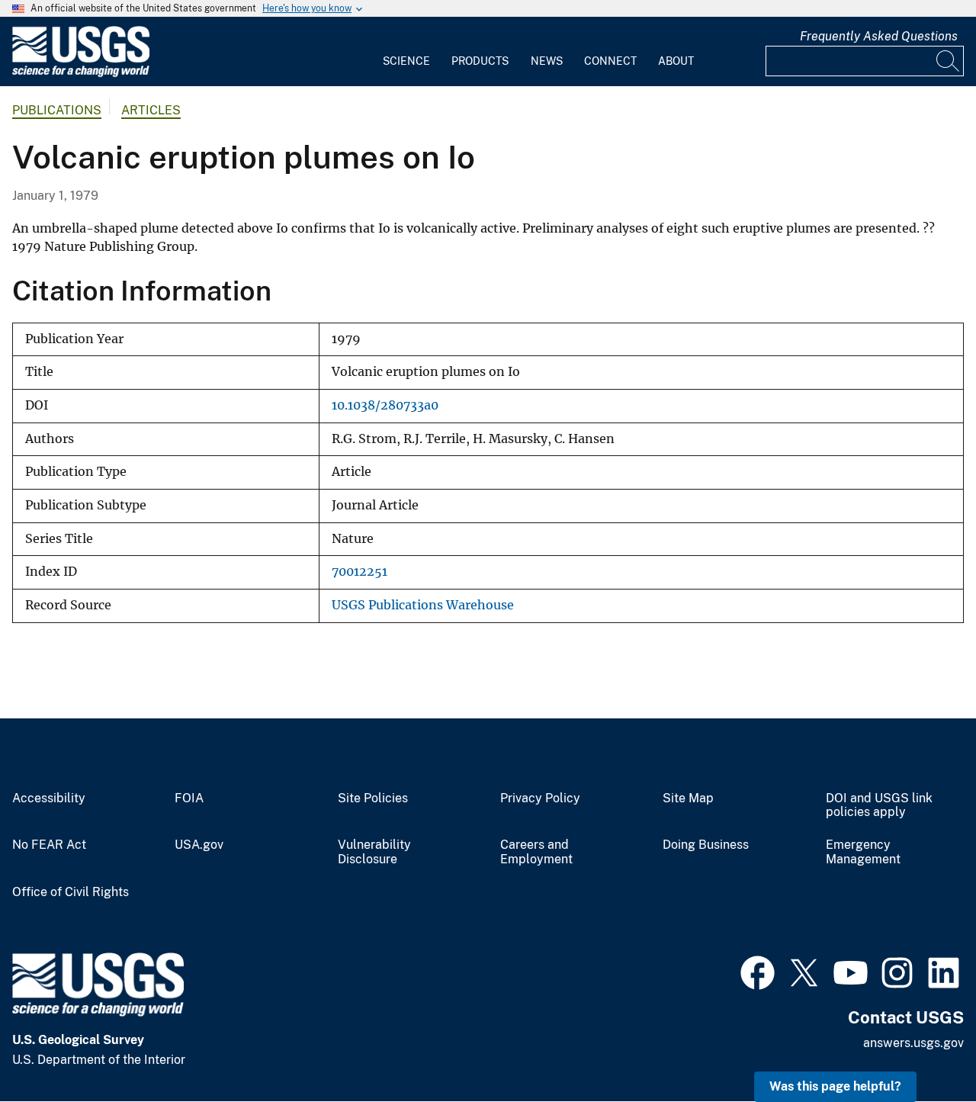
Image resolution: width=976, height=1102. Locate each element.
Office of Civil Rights (70, 892)
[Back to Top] (921, 1046)
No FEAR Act (49, 845)
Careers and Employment (536, 852)
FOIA (189, 798)
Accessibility (48, 798)
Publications (56, 110)
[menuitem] (406, 52)
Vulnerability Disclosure (374, 852)
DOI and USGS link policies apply (879, 806)
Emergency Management (863, 852)
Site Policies (373, 798)
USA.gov (199, 845)
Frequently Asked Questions (879, 36)
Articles (151, 110)
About (676, 61)
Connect (610, 61)
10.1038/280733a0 (385, 405)
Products (480, 61)
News (547, 61)
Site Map (688, 798)
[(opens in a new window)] (757, 971)
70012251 (359, 571)
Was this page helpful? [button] (835, 1086)
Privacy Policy (540, 798)
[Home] (80, 73)
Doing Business (706, 845)
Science (406, 61)
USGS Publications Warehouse (423, 605)
